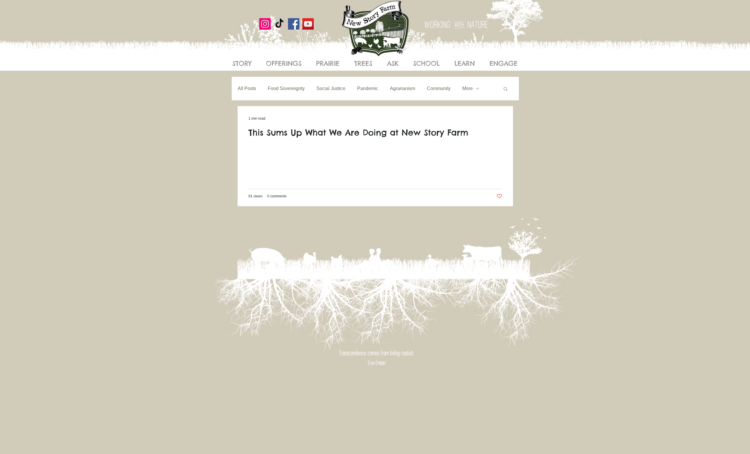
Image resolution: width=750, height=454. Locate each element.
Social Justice (330, 88)
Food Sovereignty (286, 88)
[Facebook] (293, 24)
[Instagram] (265, 24)
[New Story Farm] (279, 24)
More (467, 88)
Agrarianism (402, 88)
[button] (505, 89)
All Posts (247, 88)
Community (439, 88)
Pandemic (367, 88)
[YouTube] (308, 24)
